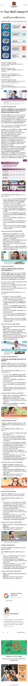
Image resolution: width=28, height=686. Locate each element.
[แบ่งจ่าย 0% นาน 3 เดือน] (14, 647)
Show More (11, 626)
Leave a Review (9, 600)
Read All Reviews (21, 632)
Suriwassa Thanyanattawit (11, 613)
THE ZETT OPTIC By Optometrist (16, 594)
